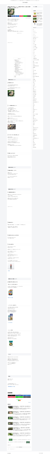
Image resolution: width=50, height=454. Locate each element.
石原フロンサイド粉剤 (10, 297)
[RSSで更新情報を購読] (20, 400)
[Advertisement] (19, 35)
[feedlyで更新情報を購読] (18, 400)
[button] (29, 16)
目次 (18, 58)
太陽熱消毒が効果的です (17, 67)
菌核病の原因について (17, 64)
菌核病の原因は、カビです (18, 65)
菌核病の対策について (17, 66)
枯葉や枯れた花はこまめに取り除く (19, 69)
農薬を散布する (16, 68)
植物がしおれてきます (17, 63)
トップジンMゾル (10, 322)
